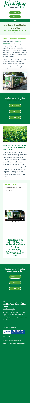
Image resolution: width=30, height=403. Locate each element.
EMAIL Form (15, 105)
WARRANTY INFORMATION (12, 340)
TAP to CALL (15, 12)
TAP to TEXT (15, 16)
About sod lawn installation (13, 187)
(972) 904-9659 (11, 327)
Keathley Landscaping (11, 184)
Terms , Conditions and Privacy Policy (14, 343)
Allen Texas (8, 190)
